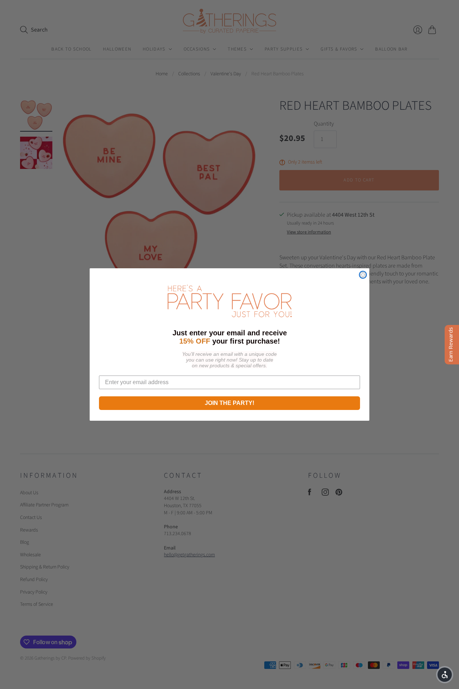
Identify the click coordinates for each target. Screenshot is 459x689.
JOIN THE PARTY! (229, 403)
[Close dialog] (362, 274)
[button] (444, 674)
